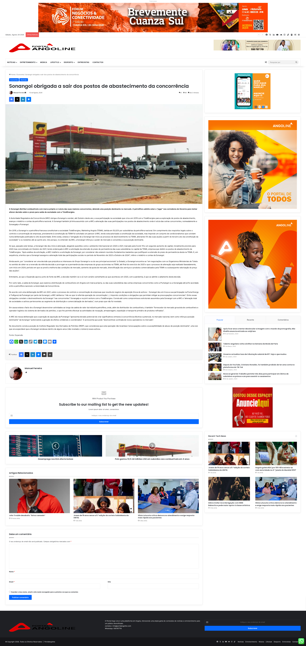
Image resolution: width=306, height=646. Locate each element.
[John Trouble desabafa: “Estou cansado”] (39, 496)
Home (13, 74)
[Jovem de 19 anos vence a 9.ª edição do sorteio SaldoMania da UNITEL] (104, 496)
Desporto (68, 62)
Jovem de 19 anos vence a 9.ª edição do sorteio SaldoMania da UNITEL (101, 516)
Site (109, 582)
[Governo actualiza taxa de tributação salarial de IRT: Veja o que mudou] (214, 357)
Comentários (283, 320)
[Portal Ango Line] (41, 48)
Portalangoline (49, 642)
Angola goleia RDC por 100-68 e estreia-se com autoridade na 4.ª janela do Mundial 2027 (73, 35)
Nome (12, 572)
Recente (250, 320)
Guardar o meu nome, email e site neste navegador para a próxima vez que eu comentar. (44, 592)
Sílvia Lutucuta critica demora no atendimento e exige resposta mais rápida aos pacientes (166, 516)
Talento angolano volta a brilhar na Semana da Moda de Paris (250, 344)
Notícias (11, 62)
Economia (20, 74)
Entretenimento (28, 62)
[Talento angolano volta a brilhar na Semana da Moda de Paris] (214, 347)
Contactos (98, 62)
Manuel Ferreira (18, 93)
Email (12, 582)
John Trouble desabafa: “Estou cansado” (27, 515)
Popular (220, 320)
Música (43, 62)
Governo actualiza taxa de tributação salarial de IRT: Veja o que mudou (254, 354)
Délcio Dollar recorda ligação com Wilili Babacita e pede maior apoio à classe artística (229, 504)
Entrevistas (83, 62)
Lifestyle (54, 62)
